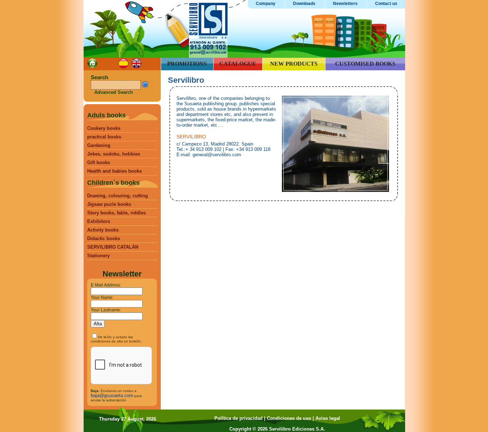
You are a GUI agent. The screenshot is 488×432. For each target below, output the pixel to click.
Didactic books (103, 238)
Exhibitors (98, 221)
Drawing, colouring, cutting (117, 195)
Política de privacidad (238, 418)
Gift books (98, 162)
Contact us (386, 3)
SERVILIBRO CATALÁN (112, 247)
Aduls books (106, 115)
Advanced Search (113, 92)
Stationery (98, 255)
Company (265, 3)
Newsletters (345, 3)
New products (294, 64)
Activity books (103, 230)
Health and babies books (114, 171)
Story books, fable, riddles (116, 212)
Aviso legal (327, 418)
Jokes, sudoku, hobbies (113, 154)
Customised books (365, 64)
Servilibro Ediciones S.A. (297, 429)
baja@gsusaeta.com (112, 395)
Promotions (187, 64)
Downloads (304, 3)
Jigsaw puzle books (109, 204)
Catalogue (237, 64)
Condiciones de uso (289, 418)
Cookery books (103, 128)
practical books (104, 136)
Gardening (98, 145)
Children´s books (113, 182)
